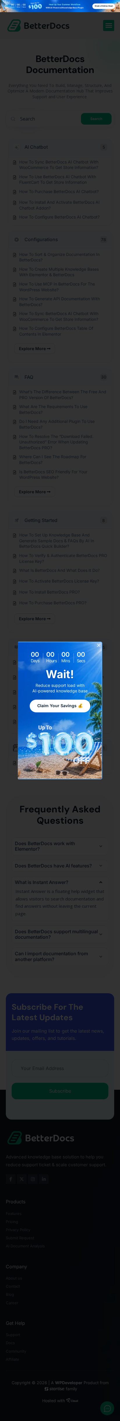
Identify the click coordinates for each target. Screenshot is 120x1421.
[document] (60, 710)
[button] (98, 645)
